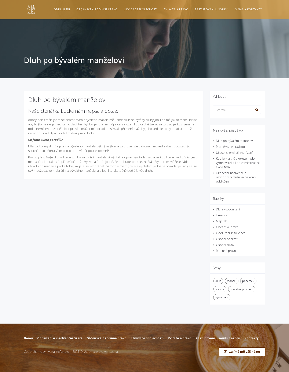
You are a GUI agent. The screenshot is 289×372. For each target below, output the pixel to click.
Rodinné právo (226, 251)
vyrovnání (221, 297)
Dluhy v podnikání (228, 209)
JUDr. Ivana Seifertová (55, 352)
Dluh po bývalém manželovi (67, 99)
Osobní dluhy (225, 245)
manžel (231, 281)
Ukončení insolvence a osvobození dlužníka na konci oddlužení (236, 177)
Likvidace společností (141, 9)
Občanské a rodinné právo (97, 9)
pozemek (248, 281)
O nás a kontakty (248, 9)
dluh (218, 281)
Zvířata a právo (176, 9)
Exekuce (221, 215)
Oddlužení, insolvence (230, 233)
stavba (219, 289)
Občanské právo (227, 227)
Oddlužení (62, 9)
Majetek (221, 221)
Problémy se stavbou (230, 147)
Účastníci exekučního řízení (234, 153)
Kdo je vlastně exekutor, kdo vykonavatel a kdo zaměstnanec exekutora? (238, 162)
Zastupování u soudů (211, 9)
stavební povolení (241, 289)
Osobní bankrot (227, 239)
